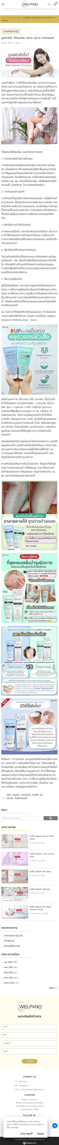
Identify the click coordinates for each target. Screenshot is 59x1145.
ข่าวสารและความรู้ (14, 17)
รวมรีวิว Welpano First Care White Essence (42, 837)
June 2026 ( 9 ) (10, 967)
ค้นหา (51, 818)
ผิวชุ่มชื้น (35, 794)
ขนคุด (9, 794)
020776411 (23, 1081)
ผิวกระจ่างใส (26, 794)
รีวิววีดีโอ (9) (9, 941)
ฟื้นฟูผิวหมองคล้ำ (21, 798)
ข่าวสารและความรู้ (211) (13, 935)
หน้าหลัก (3, 17)
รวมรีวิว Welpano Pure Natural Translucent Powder (40, 908)
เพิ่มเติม (51, 987)
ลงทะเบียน (29, 1061)
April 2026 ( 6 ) (10, 977)
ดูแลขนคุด (16, 794)
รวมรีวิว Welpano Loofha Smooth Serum (42, 855)
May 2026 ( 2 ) (10, 972)
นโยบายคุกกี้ (26, 1134)
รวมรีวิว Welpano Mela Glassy (40, 871)
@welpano (24, 1085)
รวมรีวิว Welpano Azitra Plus (40, 889)
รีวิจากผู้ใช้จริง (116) (12, 946)
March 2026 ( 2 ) (11, 983)
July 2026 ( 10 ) (10, 962)
